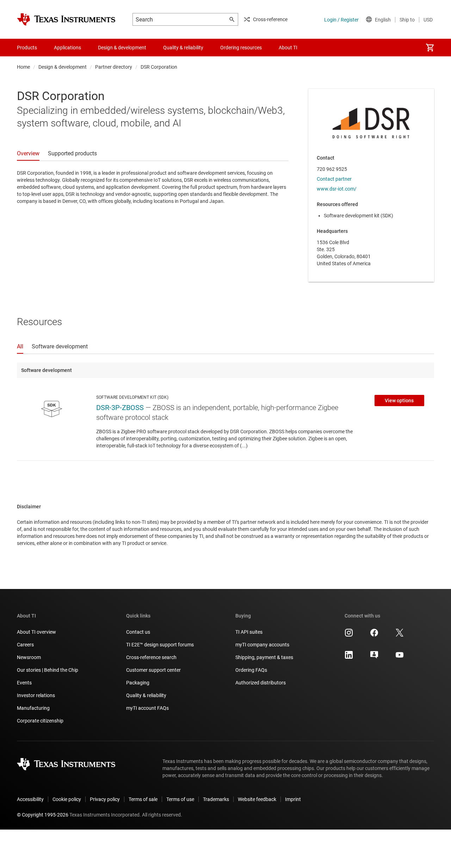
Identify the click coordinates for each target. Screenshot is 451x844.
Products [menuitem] (27, 47)
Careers (25, 644)
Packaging (137, 682)
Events (24, 682)
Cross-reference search (151, 657)
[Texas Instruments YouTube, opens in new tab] (399, 657)
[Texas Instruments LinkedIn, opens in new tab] (349, 657)
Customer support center (153, 670)
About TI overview (36, 632)
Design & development (62, 67)
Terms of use (180, 799)
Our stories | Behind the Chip (47, 670)
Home (23, 67)
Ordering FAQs (251, 670)
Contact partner (334, 179)
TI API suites (248, 632)
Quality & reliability (146, 695)
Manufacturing (33, 708)
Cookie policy (66, 799)
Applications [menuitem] (67, 47)
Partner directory (113, 67)
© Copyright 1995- (42, 815)
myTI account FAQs (147, 708)
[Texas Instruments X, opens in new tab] (399, 635)
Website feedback (257, 799)
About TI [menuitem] (288, 47)
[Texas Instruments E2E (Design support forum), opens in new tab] (374, 657)
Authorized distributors (260, 682)
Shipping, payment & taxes (264, 657)
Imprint (293, 799)
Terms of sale (143, 799)
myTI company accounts (262, 644)
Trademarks (216, 799)
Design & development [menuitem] (122, 47)
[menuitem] (430, 47)
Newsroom (29, 657)
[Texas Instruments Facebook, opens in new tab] (374, 635)
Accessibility (30, 799)
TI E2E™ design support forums (160, 644)
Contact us (138, 632)
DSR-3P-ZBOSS (120, 407)
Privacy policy (105, 799)
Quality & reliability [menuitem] (183, 47)
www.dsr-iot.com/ (337, 189)
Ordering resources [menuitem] (241, 47)
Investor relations (36, 695)
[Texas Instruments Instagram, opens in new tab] (349, 635)
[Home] (66, 19)
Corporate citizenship (40, 721)
